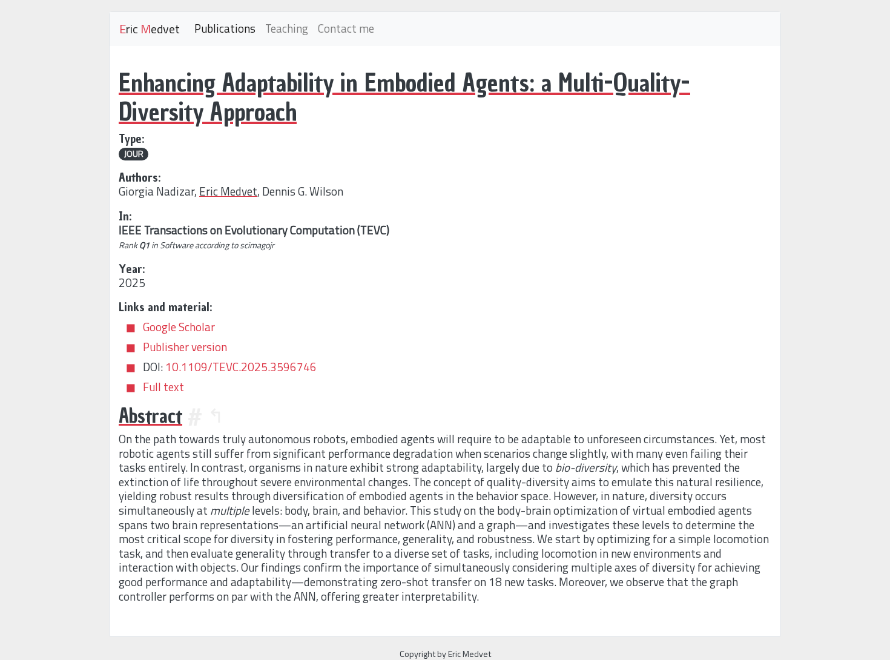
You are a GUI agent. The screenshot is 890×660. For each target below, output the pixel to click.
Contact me (346, 28)
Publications (224, 28)
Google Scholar (179, 326)
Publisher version (185, 346)
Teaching (286, 28)
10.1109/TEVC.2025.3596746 (241, 366)
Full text (163, 386)
